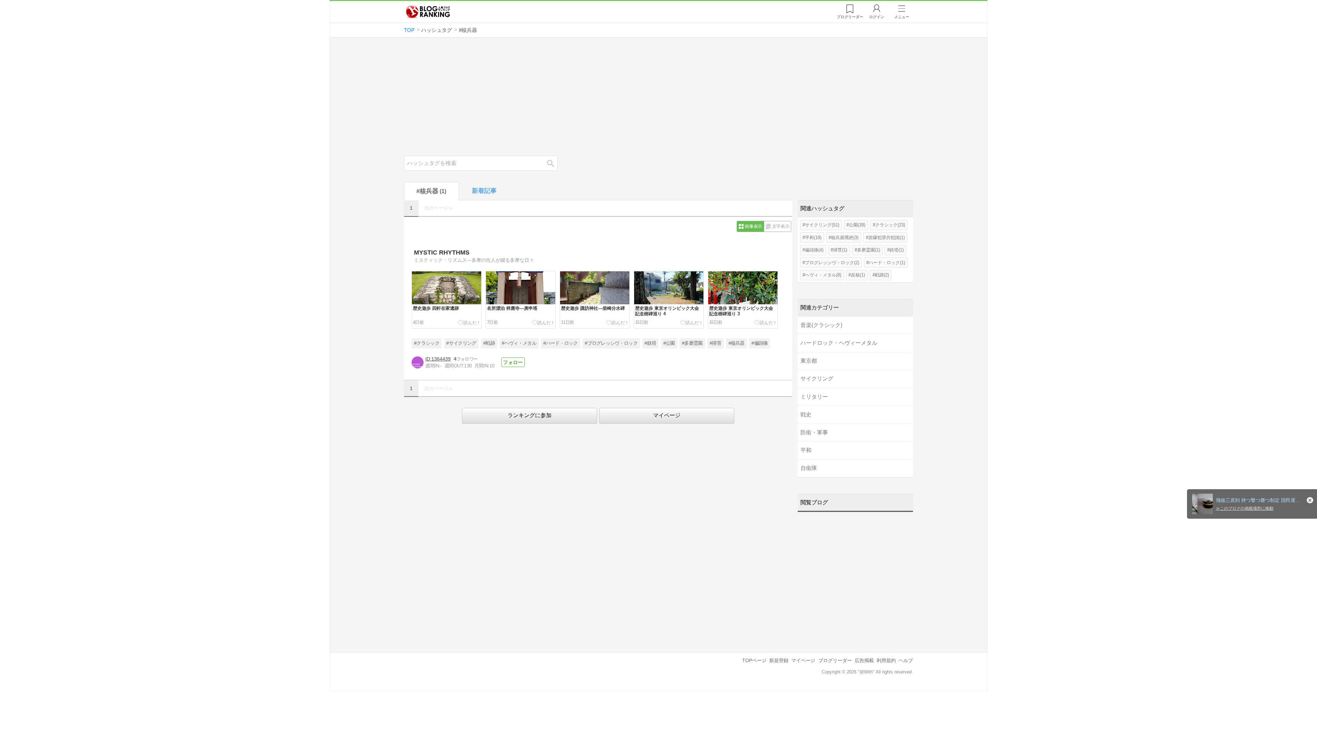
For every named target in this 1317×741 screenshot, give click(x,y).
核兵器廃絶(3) (844, 237)
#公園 (669, 343)
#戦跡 (489, 343)
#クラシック (426, 343)
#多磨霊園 (692, 343)
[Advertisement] (658, 97)
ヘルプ (906, 660)
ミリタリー (814, 397)
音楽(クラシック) (821, 325)
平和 (805, 450)
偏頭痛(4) (814, 249)
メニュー (901, 17)
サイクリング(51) (822, 224)
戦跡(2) (882, 275)
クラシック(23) (890, 224)
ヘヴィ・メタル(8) (823, 275)
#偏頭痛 (759, 343)
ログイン (876, 17)
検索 (553, 163)
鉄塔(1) (897, 249)
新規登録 (778, 660)
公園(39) (857, 224)
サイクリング (816, 378)
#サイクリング (461, 343)
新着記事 (484, 190)
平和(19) (813, 237)
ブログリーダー (835, 660)
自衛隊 (808, 468)
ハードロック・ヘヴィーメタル (838, 343)
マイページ (666, 415)
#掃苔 (715, 343)
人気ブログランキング (428, 11)
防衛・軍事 (814, 432)
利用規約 (886, 660)
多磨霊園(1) (868, 249)
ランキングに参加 (529, 415)
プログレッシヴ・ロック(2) (832, 262)
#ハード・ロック (560, 343)
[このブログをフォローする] (513, 362)
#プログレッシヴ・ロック (611, 343)
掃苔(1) (840, 249)
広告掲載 (864, 660)
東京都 (808, 361)
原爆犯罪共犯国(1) (886, 237)
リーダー (850, 17)
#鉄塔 (650, 343)
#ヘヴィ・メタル (519, 343)
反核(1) (858, 275)
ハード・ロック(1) (887, 262)
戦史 (805, 414)
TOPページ (754, 660)
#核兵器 (736, 343)
